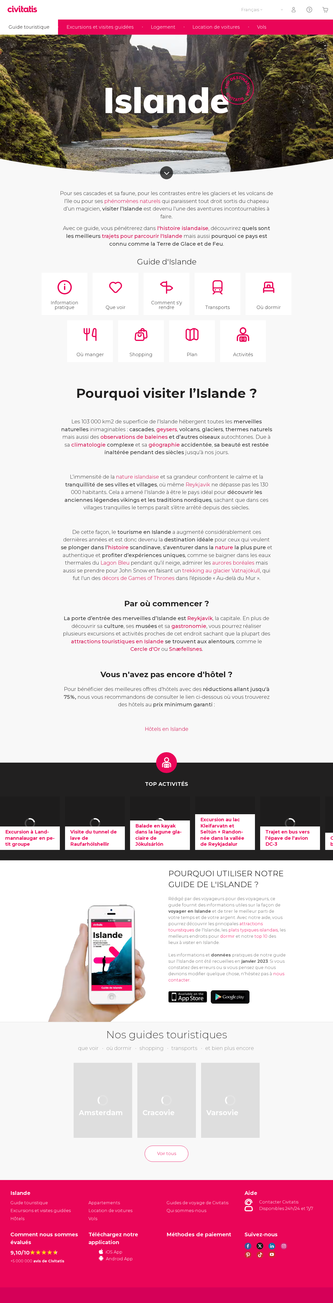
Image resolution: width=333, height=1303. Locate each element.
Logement (163, 27)
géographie (164, 445)
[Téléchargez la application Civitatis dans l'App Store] (187, 997)
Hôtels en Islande (166, 729)
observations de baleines (134, 437)
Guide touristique (29, 27)
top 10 (260, 936)
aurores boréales (233, 563)
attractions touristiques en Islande (117, 641)
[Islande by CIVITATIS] (24, 9)
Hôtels (17, 1218)
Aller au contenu (166, 172)
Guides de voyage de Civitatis (197, 1202)
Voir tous (166, 1153)
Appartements (104, 1202)
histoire (118, 547)
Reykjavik (197, 484)
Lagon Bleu (115, 563)
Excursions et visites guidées (100, 27)
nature (224, 547)
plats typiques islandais (253, 930)
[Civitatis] (23, 1294)
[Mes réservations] (294, 10)
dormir (228, 936)
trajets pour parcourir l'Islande (142, 236)
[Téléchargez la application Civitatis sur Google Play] (230, 997)
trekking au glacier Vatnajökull (221, 570)
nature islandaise (137, 477)
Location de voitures (216, 27)
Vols (261, 27)
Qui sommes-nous (186, 1210)
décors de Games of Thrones (138, 578)
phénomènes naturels (132, 201)
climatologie (88, 445)
